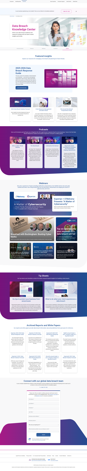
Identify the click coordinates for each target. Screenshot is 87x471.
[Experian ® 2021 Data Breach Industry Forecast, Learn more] (17, 363)
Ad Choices (49, 455)
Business (24, 1)
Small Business (18, 1)
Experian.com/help (53, 394)
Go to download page (21, 87)
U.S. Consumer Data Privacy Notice (39, 455)
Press (53, 455)
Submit (43, 434)
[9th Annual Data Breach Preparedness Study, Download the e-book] (66, 109)
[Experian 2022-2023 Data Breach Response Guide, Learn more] (17, 341)
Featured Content (20, 48)
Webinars (43, 48)
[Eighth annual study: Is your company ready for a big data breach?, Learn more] (69, 341)
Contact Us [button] (69, 5)
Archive (67, 48)
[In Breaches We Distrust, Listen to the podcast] (52, 152)
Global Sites (75, 1)
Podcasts (32, 48)
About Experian (53, 1)
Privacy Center (29, 455)
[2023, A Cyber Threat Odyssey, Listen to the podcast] (17, 152)
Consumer (12, 1)
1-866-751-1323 (66, 11)
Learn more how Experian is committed (39, 460)
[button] (34, 5)
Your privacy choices (54, 460)
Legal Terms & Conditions (20, 455)
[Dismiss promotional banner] (76, 11)
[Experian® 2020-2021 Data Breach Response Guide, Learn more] (52, 341)
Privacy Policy (34, 440)
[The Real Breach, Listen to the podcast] (35, 152)
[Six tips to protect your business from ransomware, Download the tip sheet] (26, 296)
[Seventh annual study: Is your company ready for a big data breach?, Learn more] (52, 363)
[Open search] (76, 5)
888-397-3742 (39, 395)
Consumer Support (61, 1)
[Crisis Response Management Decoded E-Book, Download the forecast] (43, 109)
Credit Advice (68, 1)
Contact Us (69, 455)
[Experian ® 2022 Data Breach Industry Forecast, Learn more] (35, 341)
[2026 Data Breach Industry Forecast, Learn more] (20, 109)
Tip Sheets (56, 48)
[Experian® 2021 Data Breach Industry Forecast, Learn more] (69, 363)
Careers (56, 455)
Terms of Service (40, 440)
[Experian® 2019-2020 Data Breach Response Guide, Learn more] (35, 363)
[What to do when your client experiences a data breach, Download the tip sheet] (60, 296)
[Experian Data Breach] (15, 5)
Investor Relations (62, 455)
